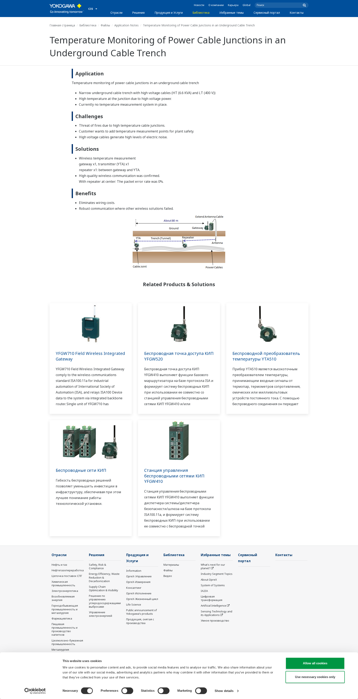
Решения (138, 13)
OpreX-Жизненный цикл (142, 599)
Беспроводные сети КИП (81, 470)
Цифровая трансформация (211, 598)
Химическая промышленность (63, 583)
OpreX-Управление (139, 576)
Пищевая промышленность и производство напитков (64, 629)
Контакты (297, 13)
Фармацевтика (62, 618)
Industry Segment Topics (216, 574)
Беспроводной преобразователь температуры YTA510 (266, 356)
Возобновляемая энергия (63, 598)
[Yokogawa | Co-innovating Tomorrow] (67, 8)
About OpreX (209, 579)
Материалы (171, 565)
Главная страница (62, 25)
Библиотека (200, 13)
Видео (167, 576)
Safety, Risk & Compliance (97, 566)
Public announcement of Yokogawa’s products (141, 612)
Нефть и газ (59, 565)
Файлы (105, 25)
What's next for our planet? (213, 566)
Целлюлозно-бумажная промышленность (67, 642)
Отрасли (116, 13)
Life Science (133, 604)
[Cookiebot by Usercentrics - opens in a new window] (35, 691)
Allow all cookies (315, 663)
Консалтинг (133, 588)
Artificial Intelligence (213, 605)
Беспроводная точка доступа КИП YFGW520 (179, 356)
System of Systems (213, 585)
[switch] (127, 690)
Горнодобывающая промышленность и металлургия (65, 609)
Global (246, 5)
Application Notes (126, 25)
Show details (224, 691)
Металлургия (60, 649)
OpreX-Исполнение (138, 593)
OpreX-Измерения (138, 582)
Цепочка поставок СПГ (67, 576)
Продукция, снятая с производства (140, 621)
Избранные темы (231, 13)
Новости (199, 5)
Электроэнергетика (65, 591)
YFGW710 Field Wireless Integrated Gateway (90, 356)
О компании (216, 5)
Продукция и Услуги (169, 13)
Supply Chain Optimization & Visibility (103, 588)
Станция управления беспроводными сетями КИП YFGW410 (174, 475)
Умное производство (215, 620)
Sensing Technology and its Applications (216, 613)
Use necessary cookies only (315, 677)
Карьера (233, 5)
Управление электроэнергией (100, 614)
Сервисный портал (267, 13)
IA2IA (204, 591)
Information (133, 571)
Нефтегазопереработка (68, 570)
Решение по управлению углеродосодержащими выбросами (105, 601)
